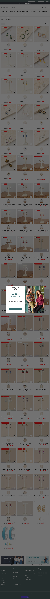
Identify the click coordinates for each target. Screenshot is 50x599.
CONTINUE (15, 308)
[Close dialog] (43, 287)
